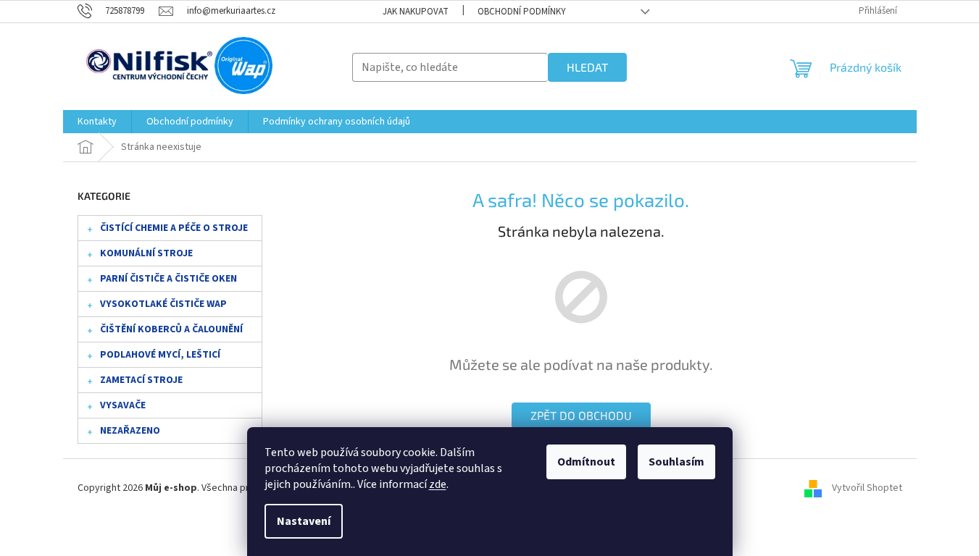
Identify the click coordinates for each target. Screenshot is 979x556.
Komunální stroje (146, 253)
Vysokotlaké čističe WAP (163, 304)
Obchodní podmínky (522, 11)
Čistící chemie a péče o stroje (174, 228)
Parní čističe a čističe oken (168, 278)
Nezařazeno (130, 431)
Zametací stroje (141, 380)
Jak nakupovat (416, 11)
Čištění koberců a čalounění (171, 329)
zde (437, 484)
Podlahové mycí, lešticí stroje (160, 358)
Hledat (587, 67)
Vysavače (123, 405)
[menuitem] (97, 121)
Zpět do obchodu (581, 415)
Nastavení (303, 521)
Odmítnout (586, 462)
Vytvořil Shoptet (867, 488)
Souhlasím (676, 462)
